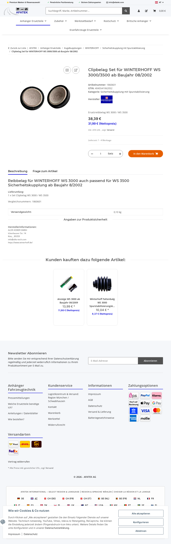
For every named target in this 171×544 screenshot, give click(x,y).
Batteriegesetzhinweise (101, 417)
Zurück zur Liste (18, 48)
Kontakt (52, 407)
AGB (90, 399)
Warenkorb (54, 413)
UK (72, 505)
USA (101, 505)
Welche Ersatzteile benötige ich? (23, 405)
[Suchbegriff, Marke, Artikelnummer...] (126, 10)
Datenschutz (31, 534)
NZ (86, 505)
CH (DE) (51, 498)
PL (59, 505)
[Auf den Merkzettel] (75, 70)
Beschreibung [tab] (17, 171)
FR (152, 498)
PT (129, 505)
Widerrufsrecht (56, 424)
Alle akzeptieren (141, 513)
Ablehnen (140, 530)
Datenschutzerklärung (57, 527)
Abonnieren (150, 360)
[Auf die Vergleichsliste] (67, 70)
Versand (110, 130)
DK (45, 505)
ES (32, 505)
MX (115, 505)
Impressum (14, 534)
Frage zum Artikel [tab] (45, 171)
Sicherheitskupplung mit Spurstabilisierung (125, 91)
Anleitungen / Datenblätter (23, 413)
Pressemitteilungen (19, 397)
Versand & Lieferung (99, 411)
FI (156, 505)
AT (36, 498)
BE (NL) (105, 498)
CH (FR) (70, 498)
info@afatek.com (116, 2)
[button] (138, 11)
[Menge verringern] (92, 153)
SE (143, 505)
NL (139, 498)
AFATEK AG (90, 476)
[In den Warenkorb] (10, 62)
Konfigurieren (141, 522)
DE (22, 498)
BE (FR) (123, 498)
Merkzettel (54, 418)
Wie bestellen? (16, 419)
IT (19, 505)
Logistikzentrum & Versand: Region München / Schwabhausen (63, 397)
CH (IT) (87, 498)
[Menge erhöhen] (119, 153)
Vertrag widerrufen (19, 461)
